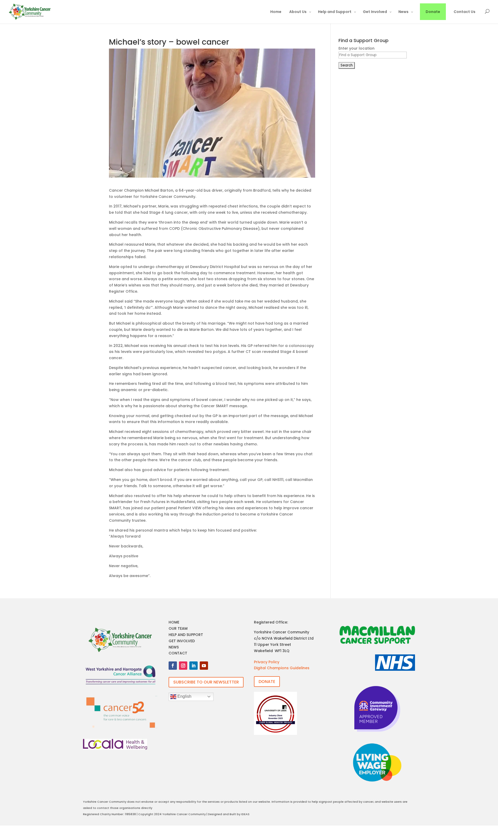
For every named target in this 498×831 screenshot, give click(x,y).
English (183, 696)
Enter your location (356, 48)
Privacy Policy (266, 662)
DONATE (267, 682)
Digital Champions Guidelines (281, 668)
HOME (174, 622)
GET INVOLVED (182, 641)
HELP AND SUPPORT (186, 634)
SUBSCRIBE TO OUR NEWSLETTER (206, 682)
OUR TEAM (178, 628)
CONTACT (178, 653)
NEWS (174, 647)
